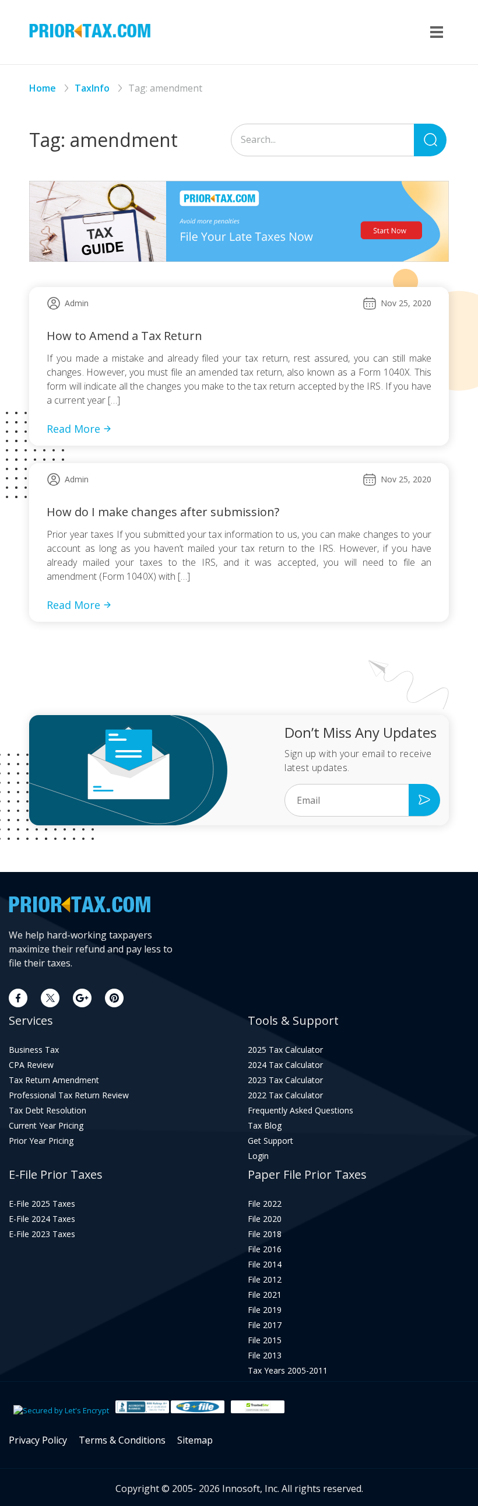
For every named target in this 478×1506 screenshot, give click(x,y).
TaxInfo (92, 88)
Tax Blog (265, 1125)
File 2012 (265, 1279)
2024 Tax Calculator (285, 1065)
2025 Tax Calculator (285, 1050)
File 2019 (265, 1310)
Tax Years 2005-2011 (288, 1370)
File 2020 (265, 1219)
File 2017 (265, 1325)
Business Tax (34, 1050)
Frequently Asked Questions (300, 1110)
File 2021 (265, 1295)
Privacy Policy (38, 1440)
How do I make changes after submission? (163, 512)
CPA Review (31, 1065)
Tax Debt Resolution (47, 1110)
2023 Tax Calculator (285, 1080)
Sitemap (195, 1440)
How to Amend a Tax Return (124, 336)
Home (42, 88)
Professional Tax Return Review (69, 1095)
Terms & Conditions (122, 1440)
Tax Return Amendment (54, 1080)
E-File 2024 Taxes (42, 1219)
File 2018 (265, 1234)
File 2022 (265, 1204)
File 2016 (265, 1249)
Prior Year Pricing (41, 1141)
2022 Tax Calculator (285, 1095)
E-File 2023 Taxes (42, 1234)
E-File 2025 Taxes (42, 1204)
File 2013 (265, 1355)
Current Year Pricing (46, 1125)
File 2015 (265, 1340)
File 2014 (265, 1264)
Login (258, 1156)
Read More (73, 429)
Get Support (270, 1141)
